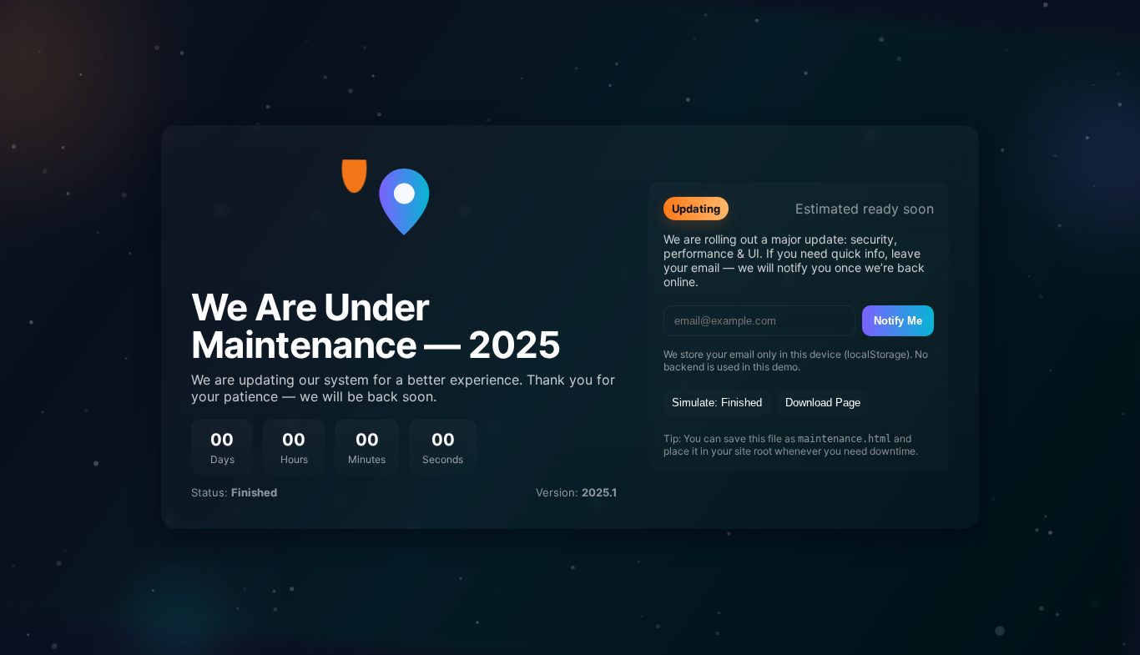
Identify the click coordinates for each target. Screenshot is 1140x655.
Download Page (822, 402)
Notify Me (898, 321)
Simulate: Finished (717, 402)
